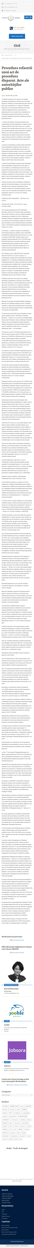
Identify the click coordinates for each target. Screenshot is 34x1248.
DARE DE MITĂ (5, 1200)
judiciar (29, 1126)
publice (4, 1139)
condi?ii (5, 1116)
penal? (27, 1129)
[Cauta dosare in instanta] (17, 952)
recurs (11, 1139)
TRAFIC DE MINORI (6, 1198)
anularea (5, 1109)
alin (22, 1106)
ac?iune (5, 1106)
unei (16, 1139)
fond (10, 1126)
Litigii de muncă (6, 1216)
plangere (12, 1133)
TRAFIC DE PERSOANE (7, 1196)
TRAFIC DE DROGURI (7, 1194)
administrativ (14, 1106)
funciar (16, 1126)
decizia (29, 1119)
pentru (5, 1133)
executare (25, 1123)
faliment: (5, 1126)
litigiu (14, 1129)
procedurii (22, 1136)
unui (20, 1139)
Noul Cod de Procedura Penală (9, 1227)
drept (11, 1123)
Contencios (5, 1218)
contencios (12, 1116)
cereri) (5, 1113)
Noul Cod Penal (5, 1225)
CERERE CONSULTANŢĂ (17, 36)
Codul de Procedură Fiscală (9, 1234)
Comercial (4, 1214)
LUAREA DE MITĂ (6, 1202)
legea (4, 1129)
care (18, 1109)
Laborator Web (24, 1245)
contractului (14, 1119)
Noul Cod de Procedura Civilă (9, 1232)
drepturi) (17, 1123)
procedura (14, 1136)
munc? (21, 1129)
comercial (18, 1113)
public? (29, 1136)
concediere (26, 1113)
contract (6, 1119)
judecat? (22, 1126)
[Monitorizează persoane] (17, 940)
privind (24, 1133)
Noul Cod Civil (5, 1229)
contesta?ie (22, 1116)
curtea (23, 1119)
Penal (3, 1209)
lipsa (9, 1129)
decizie (5, 1123)
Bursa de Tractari (17, 1181)
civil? (10, 1113)
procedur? (5, 1136)
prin (18, 1133)
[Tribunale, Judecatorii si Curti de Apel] (17, 1084)
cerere (24, 1109)
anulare (28, 1106)
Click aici (6, 1031)
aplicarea (12, 1109)
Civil (3, 1212)
